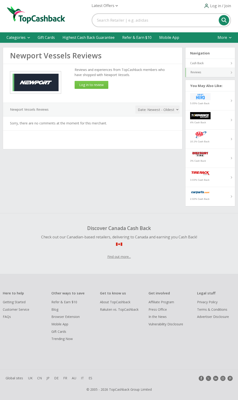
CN (39, 378)
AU (74, 378)
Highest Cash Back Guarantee (89, 37)
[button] (105, 6)
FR (65, 378)
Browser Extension (65, 316)
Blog (54, 309)
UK (30, 378)
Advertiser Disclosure (213, 316)
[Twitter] (208, 378)
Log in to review (91, 85)
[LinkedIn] (215, 378)
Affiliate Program (161, 302)
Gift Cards (46, 37)
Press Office (158, 309)
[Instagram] (222, 378)
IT (82, 378)
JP (48, 378)
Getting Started (14, 302)
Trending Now (62, 339)
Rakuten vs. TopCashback (119, 309)
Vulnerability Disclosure (166, 324)
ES (90, 378)
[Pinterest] (230, 378)
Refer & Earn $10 (137, 37)
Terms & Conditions (212, 309)
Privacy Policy (207, 302)
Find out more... (119, 256)
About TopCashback (115, 302)
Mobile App (169, 37)
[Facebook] (201, 378)
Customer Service (16, 309)
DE (56, 378)
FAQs (7, 316)
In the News (158, 316)
